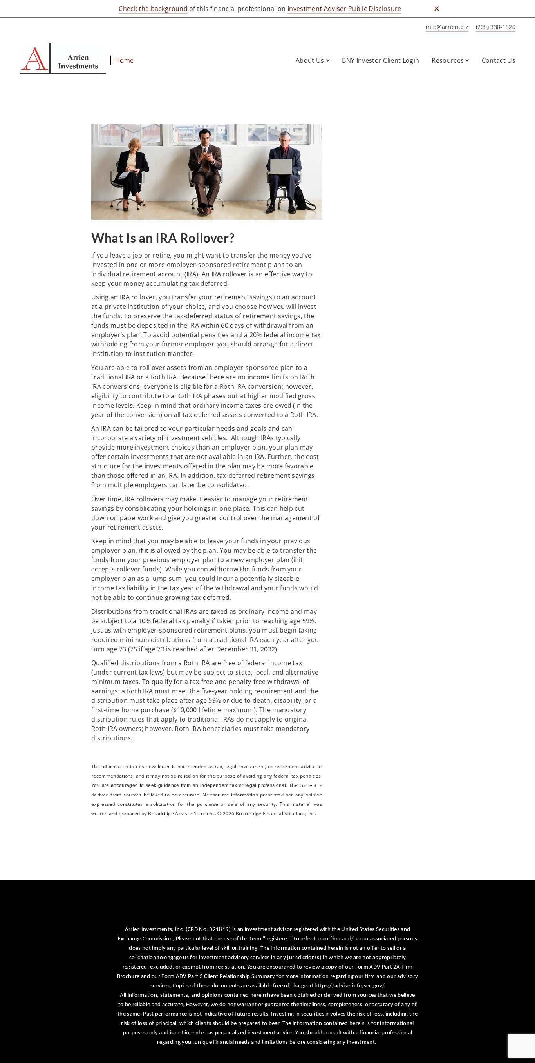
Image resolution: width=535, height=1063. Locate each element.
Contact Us (498, 60)
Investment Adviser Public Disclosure (344, 8)
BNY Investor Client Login (380, 60)
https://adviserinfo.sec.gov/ (349, 986)
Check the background (153, 8)
